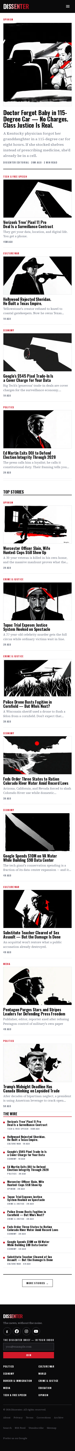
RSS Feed (20, 1428)
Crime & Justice (48, 1380)
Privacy (18, 1417)
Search (7, 1428)
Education (44, 1388)
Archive (58, 1417)
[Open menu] (68, 6)
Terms (29, 1417)
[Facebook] (17, 1331)
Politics (8, 1366)
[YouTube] (36, 1331)
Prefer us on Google (15, 1438)
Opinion (43, 1395)
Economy (8, 1373)
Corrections (44, 1417)
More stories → (37, 1283)
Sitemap (51, 1428)
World (42, 1373)
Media (6, 1388)
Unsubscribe (36, 1428)
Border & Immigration (17, 1380)
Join (28, 1355)
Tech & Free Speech (15, 1395)
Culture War (46, 1366)
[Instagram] (26, 1331)
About (6, 1417)
